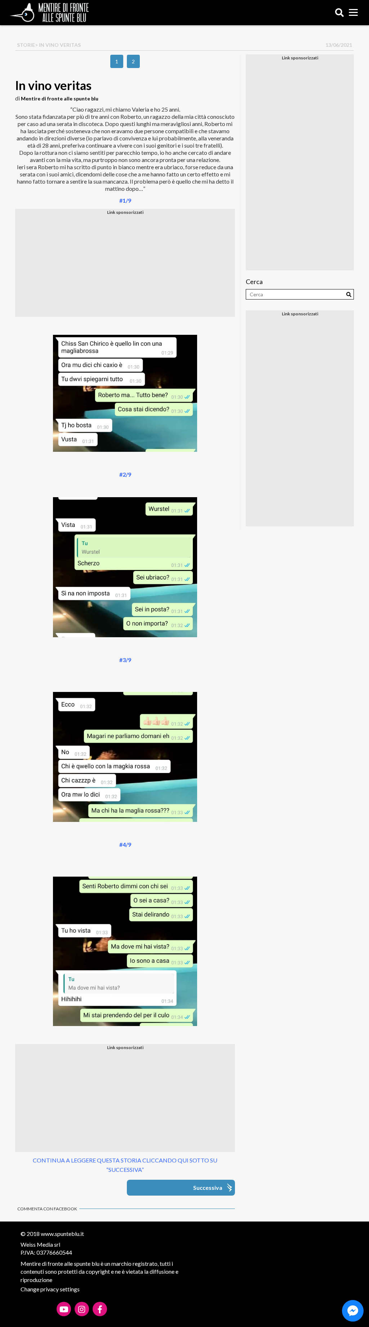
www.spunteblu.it (62, 1233)
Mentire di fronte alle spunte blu (59, 98)
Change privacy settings (50, 1289)
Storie (26, 45)
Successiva (207, 1187)
